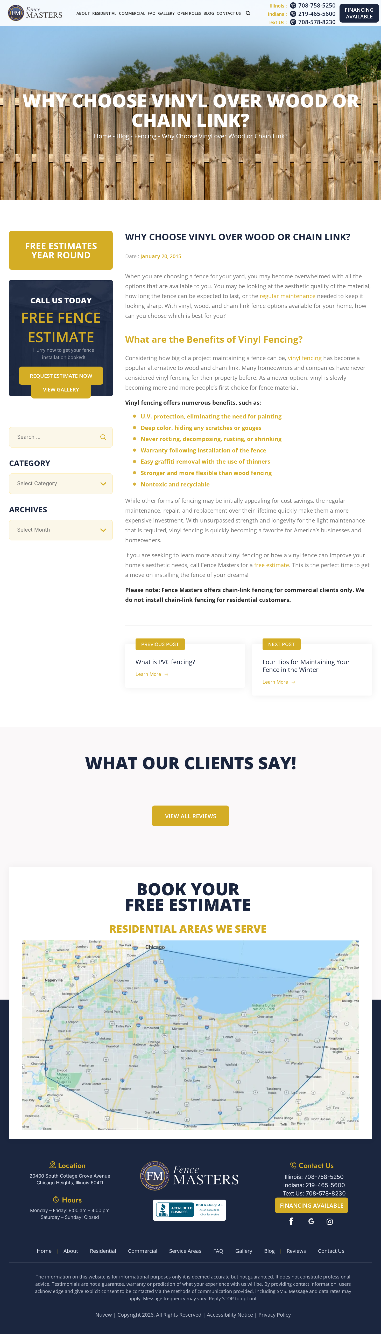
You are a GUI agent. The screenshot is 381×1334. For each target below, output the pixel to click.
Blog (208, 13)
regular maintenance (287, 296)
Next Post (281, 644)
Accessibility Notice (230, 1314)
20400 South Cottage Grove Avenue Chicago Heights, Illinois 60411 (70, 1179)
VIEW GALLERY (61, 389)
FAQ (152, 13)
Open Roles (189, 13)
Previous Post (160, 644)
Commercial (132, 13)
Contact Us (229, 13)
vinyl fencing (305, 358)
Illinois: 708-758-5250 (314, 1176)
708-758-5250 (317, 5)
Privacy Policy (274, 1314)
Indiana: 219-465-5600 (314, 1185)
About (83, 13)
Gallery (166, 13)
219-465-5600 (317, 13)
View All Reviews (190, 816)
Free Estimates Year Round (61, 250)
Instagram (330, 1221)
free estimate (271, 565)
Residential (104, 13)
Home (44, 1250)
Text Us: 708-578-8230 (314, 1193)
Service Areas (185, 1250)
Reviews (296, 1250)
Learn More (148, 674)
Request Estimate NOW (61, 375)
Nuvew (103, 1314)
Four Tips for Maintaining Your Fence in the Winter (306, 665)
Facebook (292, 1221)
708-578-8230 (317, 22)
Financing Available (359, 13)
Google (311, 1221)
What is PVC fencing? (165, 662)
